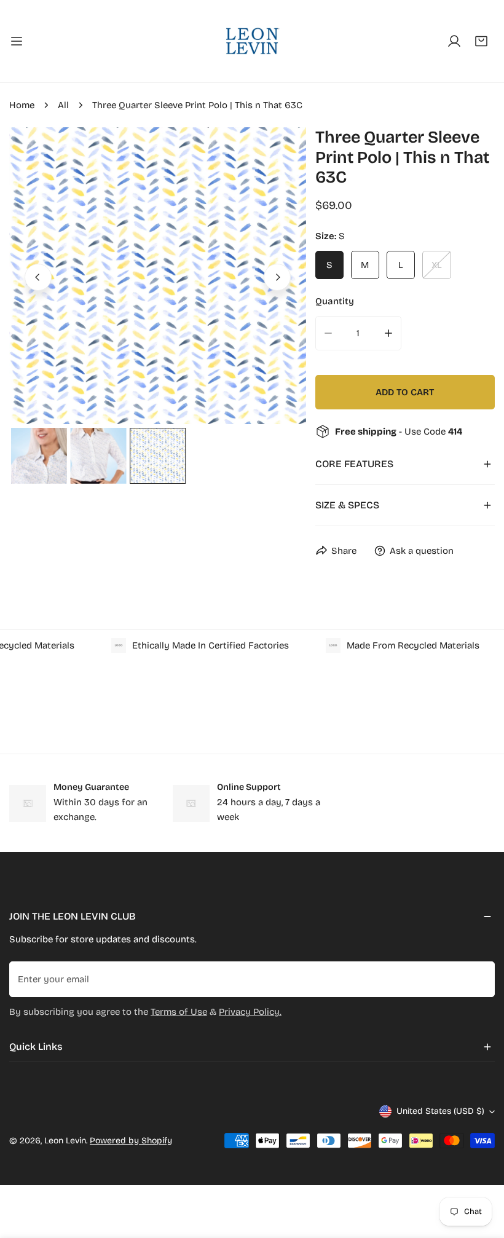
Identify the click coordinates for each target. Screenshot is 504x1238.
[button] (481, 41)
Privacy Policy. (250, 1011)
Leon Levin (65, 1140)
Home (21, 105)
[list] (157, 275)
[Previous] (38, 277)
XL (436, 264)
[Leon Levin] (252, 41)
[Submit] (479, 978)
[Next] (277, 277)
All (63, 105)
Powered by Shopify (131, 1140)
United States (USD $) (440, 1111)
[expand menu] (16, 41)
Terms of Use (179, 1011)
